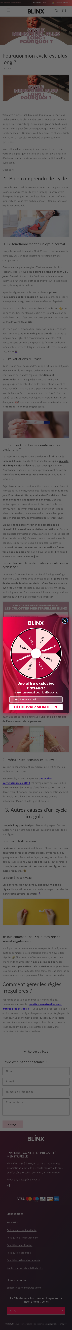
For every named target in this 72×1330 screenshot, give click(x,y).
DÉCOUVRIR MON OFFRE (36, 707)
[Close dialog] (65, 621)
